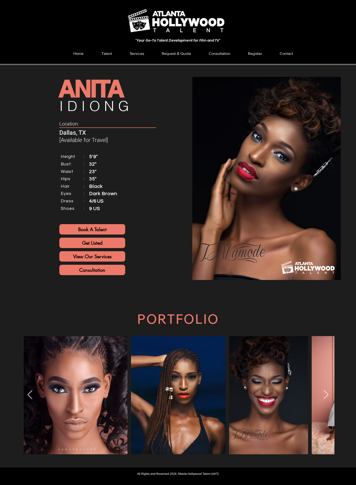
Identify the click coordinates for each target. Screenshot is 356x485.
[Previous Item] (30, 395)
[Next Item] (326, 395)
